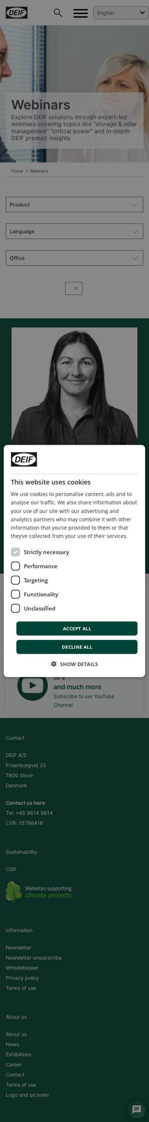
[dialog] (74, 561)
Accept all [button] (77, 628)
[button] (74, 664)
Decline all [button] (77, 646)
